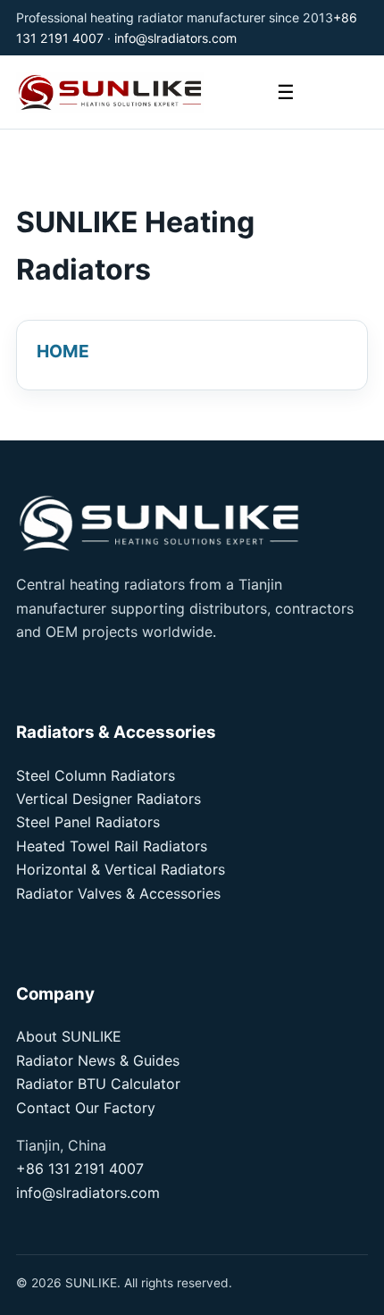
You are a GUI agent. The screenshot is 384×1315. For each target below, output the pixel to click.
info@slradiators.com (175, 38)
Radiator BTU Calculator (98, 1084)
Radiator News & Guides (97, 1060)
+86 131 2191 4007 (80, 1168)
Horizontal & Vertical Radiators (120, 869)
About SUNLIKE (68, 1036)
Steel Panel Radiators (88, 822)
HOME (63, 351)
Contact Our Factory (85, 1108)
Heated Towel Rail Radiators (111, 846)
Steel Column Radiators (95, 775)
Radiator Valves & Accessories (118, 893)
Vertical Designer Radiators (108, 799)
